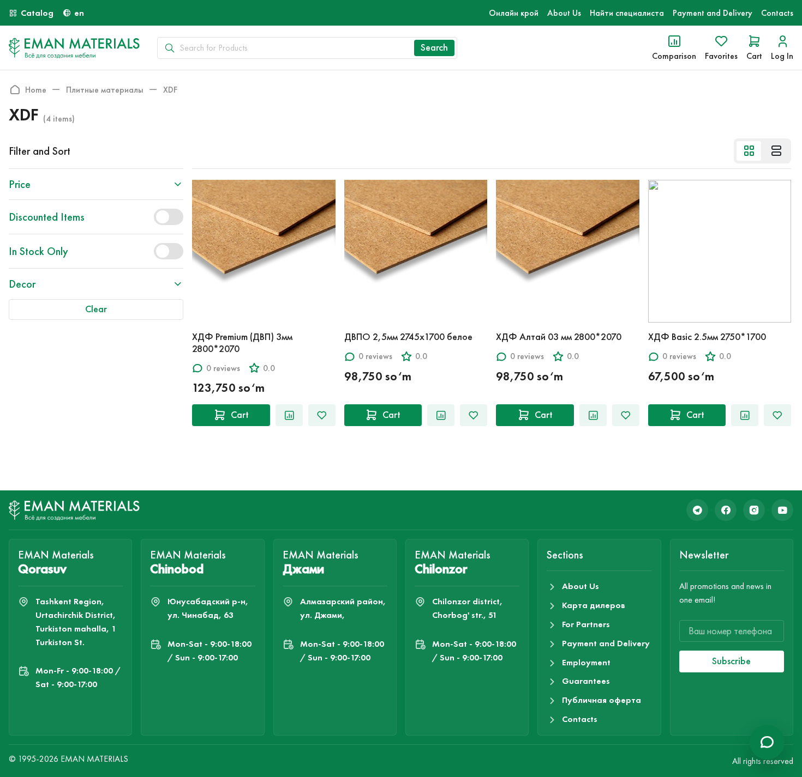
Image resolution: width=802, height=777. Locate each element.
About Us (564, 13)
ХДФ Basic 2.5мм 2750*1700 (707, 337)
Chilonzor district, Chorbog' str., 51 (467, 608)
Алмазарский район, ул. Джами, (343, 608)
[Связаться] (767, 742)
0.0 (269, 368)
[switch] (168, 217)
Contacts (777, 13)
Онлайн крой (513, 13)
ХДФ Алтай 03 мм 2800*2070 (558, 337)
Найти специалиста (627, 13)
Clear (96, 309)
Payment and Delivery (712, 13)
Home (35, 89)
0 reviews (223, 368)
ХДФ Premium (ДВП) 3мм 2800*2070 (242, 343)
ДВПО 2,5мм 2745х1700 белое (408, 337)
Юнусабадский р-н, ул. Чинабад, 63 (207, 608)
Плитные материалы (104, 89)
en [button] (79, 13)
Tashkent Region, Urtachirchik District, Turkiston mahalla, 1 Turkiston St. (75, 621)
